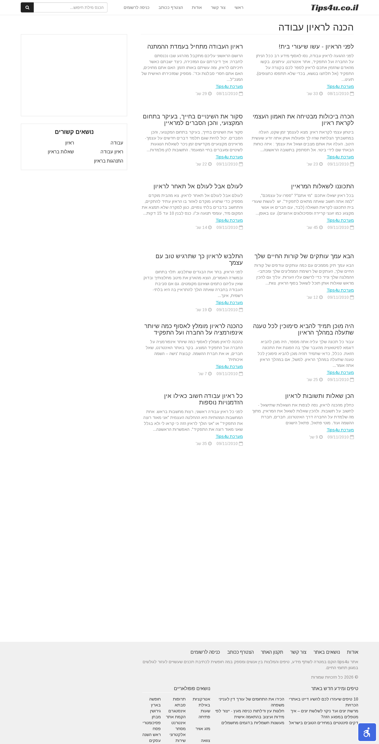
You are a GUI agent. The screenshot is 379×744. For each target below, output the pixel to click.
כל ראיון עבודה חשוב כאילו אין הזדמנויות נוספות (203, 399)
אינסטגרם (177, 710)
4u (334, 7)
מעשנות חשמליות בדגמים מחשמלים (252, 722)
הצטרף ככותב (170, 7)
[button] (367, 732)
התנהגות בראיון (108, 160)
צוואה (205, 740)
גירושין (155, 710)
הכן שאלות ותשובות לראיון (319, 396)
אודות (197, 7)
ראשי (239, 7)
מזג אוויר (202, 728)
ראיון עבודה (112, 151)
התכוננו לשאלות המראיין (322, 186)
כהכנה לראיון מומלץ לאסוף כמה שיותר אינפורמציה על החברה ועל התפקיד (193, 329)
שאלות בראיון (61, 151)
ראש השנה (151, 734)
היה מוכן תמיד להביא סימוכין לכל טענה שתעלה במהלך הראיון (303, 329)
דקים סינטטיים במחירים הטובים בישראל (323, 722)
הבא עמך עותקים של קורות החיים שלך (304, 256)
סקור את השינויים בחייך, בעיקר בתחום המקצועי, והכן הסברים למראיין (193, 119)
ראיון (69, 142)
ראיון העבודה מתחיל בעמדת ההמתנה (195, 46)
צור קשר (218, 7)
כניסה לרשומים (137, 7)
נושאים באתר (327, 652)
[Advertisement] (74, 75)
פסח (157, 728)
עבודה (117, 142)
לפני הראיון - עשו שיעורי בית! (316, 46)
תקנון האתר (272, 652)
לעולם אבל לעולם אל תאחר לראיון (198, 186)
